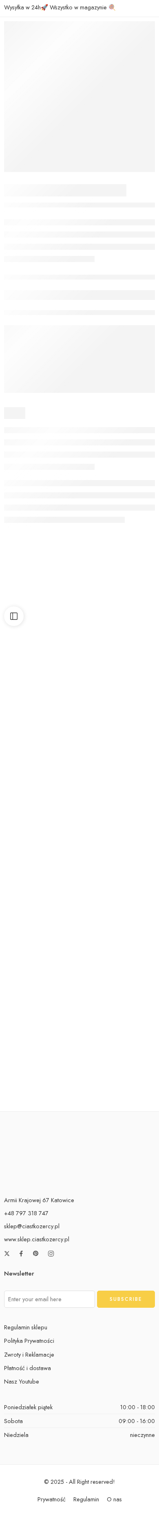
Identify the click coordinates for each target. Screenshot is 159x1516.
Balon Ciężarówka (118, 772)
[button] (40, 642)
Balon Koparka (118, 984)
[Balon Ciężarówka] (118, 723)
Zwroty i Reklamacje (29, 1354)
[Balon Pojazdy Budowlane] (40, 1041)
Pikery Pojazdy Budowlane (42, 772)
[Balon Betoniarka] (40, 617)
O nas (114, 1499)
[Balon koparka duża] (118, 1041)
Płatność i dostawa (27, 1368)
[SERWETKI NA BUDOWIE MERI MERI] (79, 96)
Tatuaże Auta (40, 984)
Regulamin (86, 1499)
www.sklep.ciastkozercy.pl (36, 1239)
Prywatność (52, 1499)
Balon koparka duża (118, 1090)
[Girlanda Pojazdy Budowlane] (40, 829)
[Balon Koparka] (118, 935)
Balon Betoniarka (41, 666)
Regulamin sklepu (25, 1327)
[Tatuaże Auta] (40, 935)
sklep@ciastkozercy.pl (32, 1226)
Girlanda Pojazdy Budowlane (46, 878)
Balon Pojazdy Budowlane (41, 1090)
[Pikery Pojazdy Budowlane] (40, 723)
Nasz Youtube (21, 1381)
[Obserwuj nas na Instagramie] (51, 1253)
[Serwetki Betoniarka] (118, 617)
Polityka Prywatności (29, 1340)
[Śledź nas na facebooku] (21, 1253)
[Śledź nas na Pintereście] (36, 1253)
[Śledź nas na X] (7, 1253)
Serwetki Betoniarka (118, 666)
